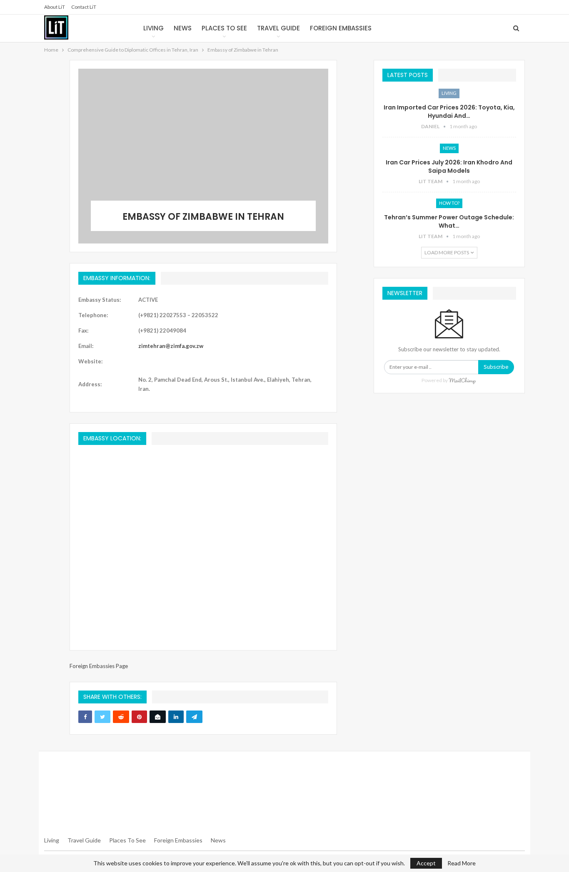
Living (153, 28)
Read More (461, 863)
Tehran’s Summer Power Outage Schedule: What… (449, 221)
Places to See (224, 28)
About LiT (54, 7)
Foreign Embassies (341, 28)
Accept (426, 863)
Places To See (127, 840)
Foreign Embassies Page (99, 666)
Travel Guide (278, 28)
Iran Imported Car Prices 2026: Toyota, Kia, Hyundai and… (449, 111)
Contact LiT (83, 7)
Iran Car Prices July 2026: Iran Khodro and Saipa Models (449, 166)
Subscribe (496, 367)
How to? (449, 203)
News (183, 28)
